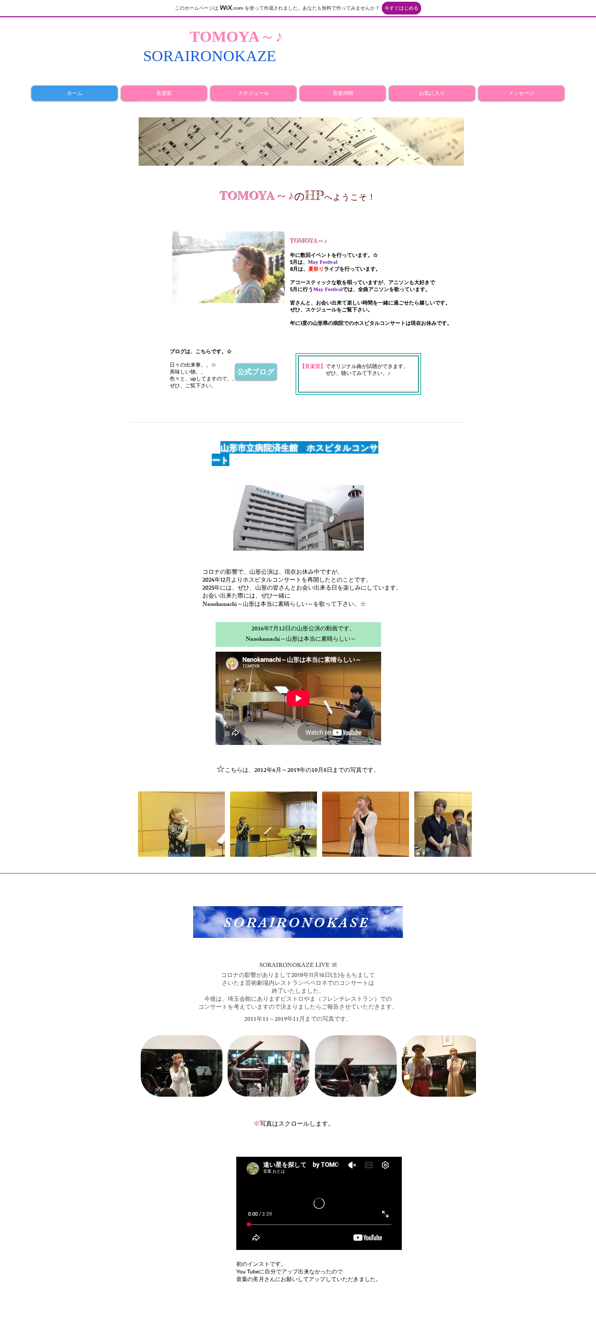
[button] (181, 824)
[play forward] (463, 824)
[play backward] (146, 824)
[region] (298, 922)
